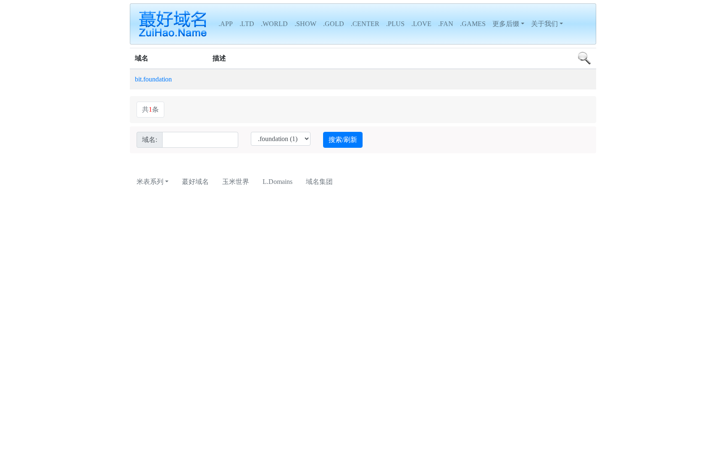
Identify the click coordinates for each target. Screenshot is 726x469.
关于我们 (544, 23)
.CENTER (365, 23)
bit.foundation (153, 79)
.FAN (445, 23)
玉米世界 (235, 181)
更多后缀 (505, 23)
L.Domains (277, 181)
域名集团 (319, 181)
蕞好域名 (195, 181)
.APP (225, 23)
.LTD (246, 23)
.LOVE (421, 23)
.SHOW (305, 23)
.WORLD (274, 23)
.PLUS (395, 23)
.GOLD (333, 23)
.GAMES (473, 23)
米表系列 (150, 181)
